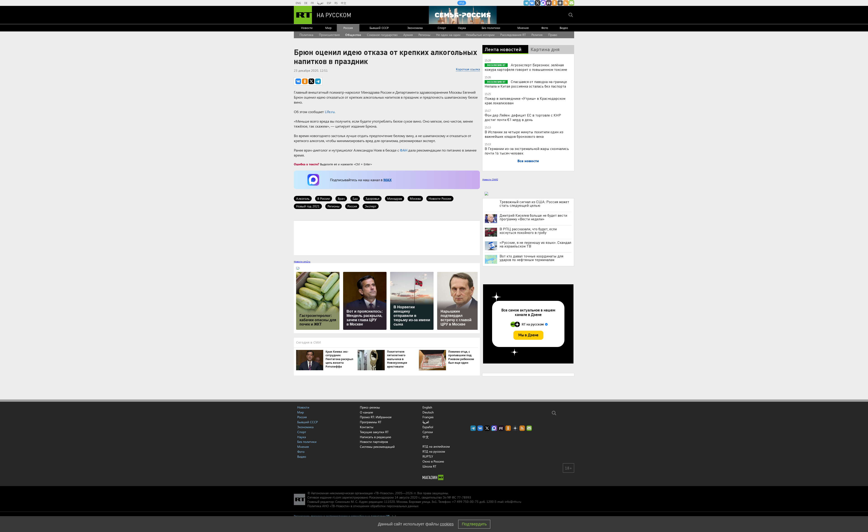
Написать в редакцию (375, 437)
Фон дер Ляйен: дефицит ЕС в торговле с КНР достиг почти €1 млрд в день (523, 117)
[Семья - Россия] (463, 15)
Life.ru (330, 111)
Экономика (415, 28)
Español (427, 427)
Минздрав (394, 198)
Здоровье (372, 198)
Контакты (366, 427)
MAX (387, 179)
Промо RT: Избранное (376, 417)
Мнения (523, 28)
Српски (427, 432)
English (427, 407)
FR (312, 3)
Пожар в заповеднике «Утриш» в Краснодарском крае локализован (525, 100)
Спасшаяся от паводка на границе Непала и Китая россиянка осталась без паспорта (526, 83)
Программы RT (370, 422)
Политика (306, 35)
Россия (348, 28)
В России (323, 198)
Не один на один (448, 35)
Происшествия (329, 35)
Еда (355, 198)
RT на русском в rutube (549, 3)
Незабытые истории (480, 35)
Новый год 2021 (308, 206)
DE (305, 3)
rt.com (337, 497)
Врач (341, 198)
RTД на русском (433, 451)
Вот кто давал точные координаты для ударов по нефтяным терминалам (531, 257)
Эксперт (370, 206)
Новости (307, 28)
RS (336, 3)
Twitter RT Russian (537, 3)
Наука (462, 28)
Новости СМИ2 (490, 179)
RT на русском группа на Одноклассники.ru (554, 3)
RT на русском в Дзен (560, 3)
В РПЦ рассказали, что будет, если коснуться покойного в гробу (528, 230)
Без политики (491, 28)
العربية (320, 3)
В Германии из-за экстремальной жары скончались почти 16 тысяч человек (527, 150)
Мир (328, 28)
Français (428, 417)
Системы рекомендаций (377, 446)
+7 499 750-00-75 (465, 501)
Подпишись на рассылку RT (571, 3)
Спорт (442, 28)
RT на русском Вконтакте (532, 3)
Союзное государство (382, 35)
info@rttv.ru (513, 501)
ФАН (403, 150)
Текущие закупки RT (374, 432)
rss (565, 3)
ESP (329, 3)
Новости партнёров (374, 441)
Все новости (528, 160)
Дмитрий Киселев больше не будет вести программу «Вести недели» (533, 217)
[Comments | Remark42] (387, 238)
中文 (343, 3)
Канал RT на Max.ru (543, 3)
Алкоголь (302, 198)
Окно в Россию (433, 461)
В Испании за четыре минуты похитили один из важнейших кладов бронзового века (524, 134)
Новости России (440, 198)
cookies (447, 524)
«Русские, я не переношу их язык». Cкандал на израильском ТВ (535, 244)
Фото (544, 28)
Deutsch (428, 412)
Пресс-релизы (370, 407)
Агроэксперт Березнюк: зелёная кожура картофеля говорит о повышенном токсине (526, 67)
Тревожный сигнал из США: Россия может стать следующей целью (534, 203)
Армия (408, 35)
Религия (536, 35)
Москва (415, 198)
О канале (366, 412)
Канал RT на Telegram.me (526, 3)
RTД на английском (436, 446)
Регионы (424, 35)
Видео (564, 28)
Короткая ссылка (468, 69)
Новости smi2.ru (302, 261)
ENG (298, 3)
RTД (461, 3)
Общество (353, 35)
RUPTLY (427, 456)
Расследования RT (513, 35)
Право (552, 35)
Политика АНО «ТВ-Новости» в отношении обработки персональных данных (362, 506)
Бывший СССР (379, 28)
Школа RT (429, 466)
